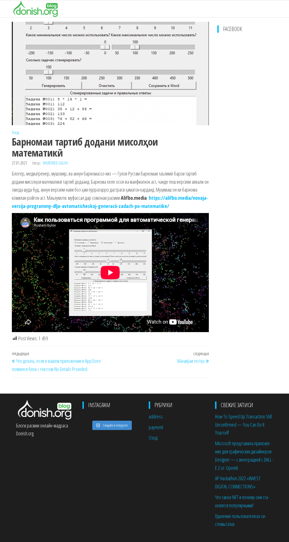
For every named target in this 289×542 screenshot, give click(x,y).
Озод (15, 132)
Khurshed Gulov (55, 163)
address (156, 416)
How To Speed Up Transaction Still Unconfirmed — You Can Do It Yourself (243, 424)
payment (156, 427)
